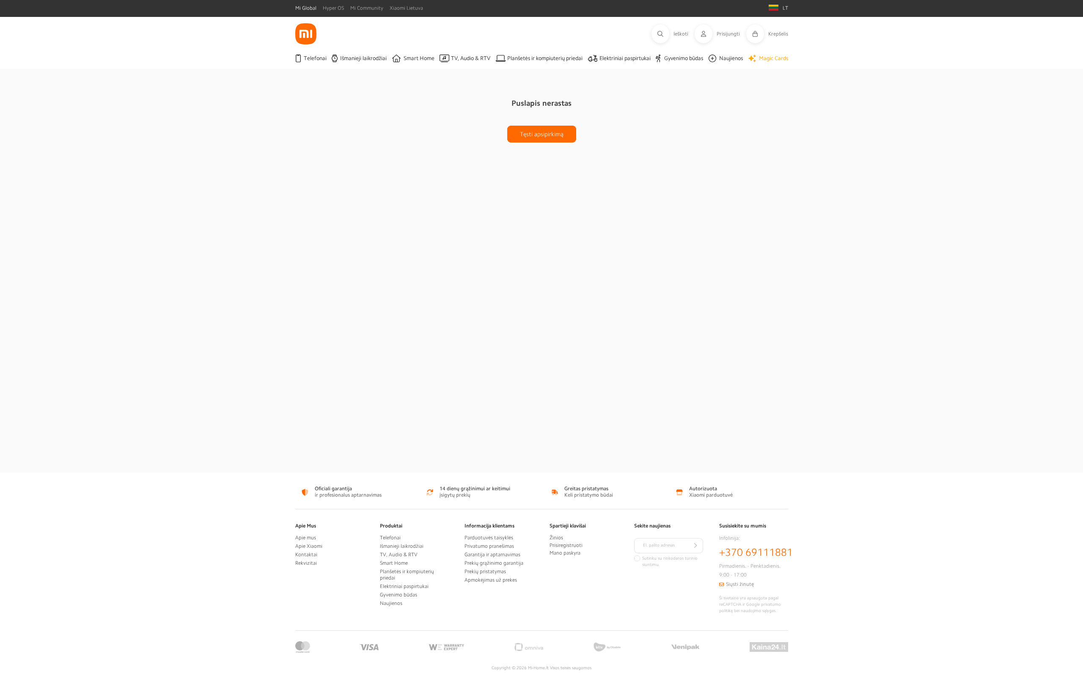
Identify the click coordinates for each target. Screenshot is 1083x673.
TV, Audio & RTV (399, 554)
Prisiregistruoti (566, 545)
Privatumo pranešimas (489, 546)
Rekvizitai (306, 563)
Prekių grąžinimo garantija (494, 563)
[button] (673, 34)
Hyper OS (333, 8)
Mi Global (305, 8)
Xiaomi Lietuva (406, 8)
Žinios (556, 537)
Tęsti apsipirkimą (541, 134)
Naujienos (391, 603)
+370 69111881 (756, 552)
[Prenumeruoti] (695, 545)
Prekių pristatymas (485, 571)
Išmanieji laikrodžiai (401, 546)
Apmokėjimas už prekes (491, 579)
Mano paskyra (565, 552)
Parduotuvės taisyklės (489, 537)
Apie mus (305, 537)
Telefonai (390, 537)
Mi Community (366, 8)
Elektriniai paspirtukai (404, 586)
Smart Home (394, 563)
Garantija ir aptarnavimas (492, 554)
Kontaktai (306, 554)
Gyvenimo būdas (398, 594)
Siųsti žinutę (740, 584)
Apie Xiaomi (308, 546)
